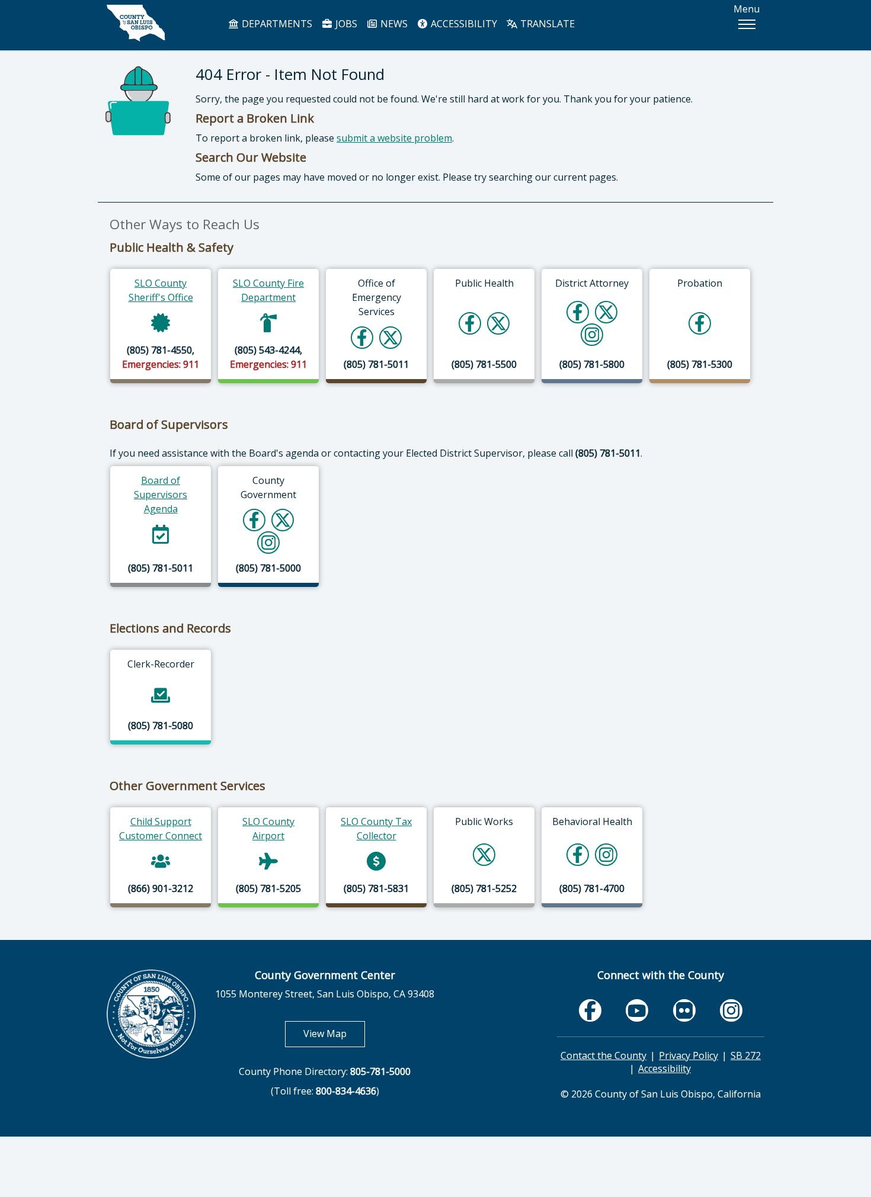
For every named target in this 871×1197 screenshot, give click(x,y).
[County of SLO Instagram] (268, 542)
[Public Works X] (484, 854)
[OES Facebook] (362, 337)
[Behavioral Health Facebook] (577, 854)
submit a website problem (394, 138)
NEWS (393, 24)
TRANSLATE (546, 24)
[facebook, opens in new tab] (590, 1010)
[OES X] (390, 337)
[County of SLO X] (282, 519)
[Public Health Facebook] (470, 323)
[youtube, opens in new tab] (637, 1010)
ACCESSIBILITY (462, 24)
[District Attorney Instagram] (592, 334)
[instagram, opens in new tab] (731, 1010)
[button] (746, 24)
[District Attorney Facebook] (577, 312)
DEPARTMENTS (275, 24)
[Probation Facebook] (699, 323)
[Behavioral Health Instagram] (606, 854)
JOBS (345, 24)
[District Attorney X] (606, 312)
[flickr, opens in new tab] (684, 1010)
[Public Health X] (498, 323)
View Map (334, 1033)
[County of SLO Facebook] (254, 519)
